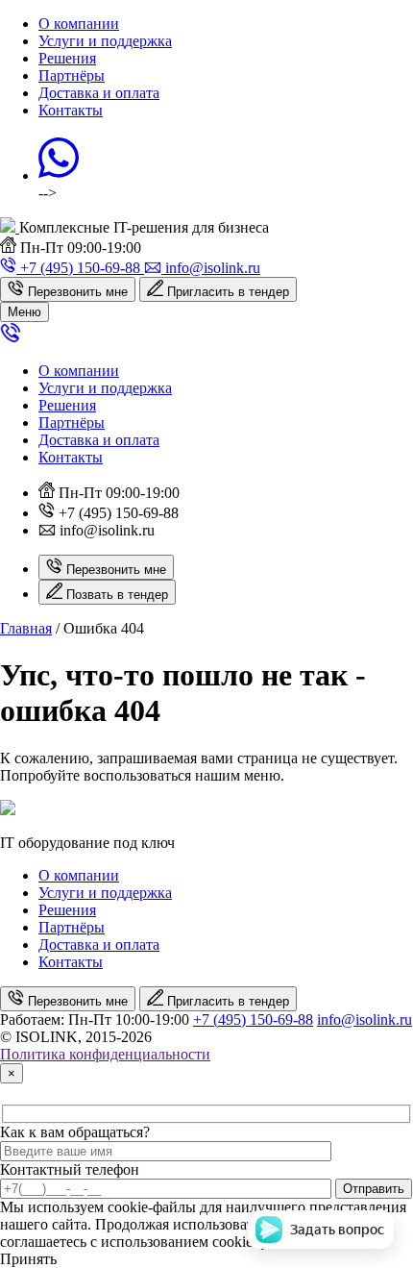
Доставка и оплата (98, 93)
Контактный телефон (69, 1169)
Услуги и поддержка (105, 41)
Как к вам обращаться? (75, 1132)
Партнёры (71, 75)
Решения (67, 58)
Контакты (70, 110)
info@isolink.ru (364, 1019)
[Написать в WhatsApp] (58, 175)
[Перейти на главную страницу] (9, 227)
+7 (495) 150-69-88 (253, 1019)
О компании (78, 23)
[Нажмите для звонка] (10, 338)
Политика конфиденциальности (105, 1054)
